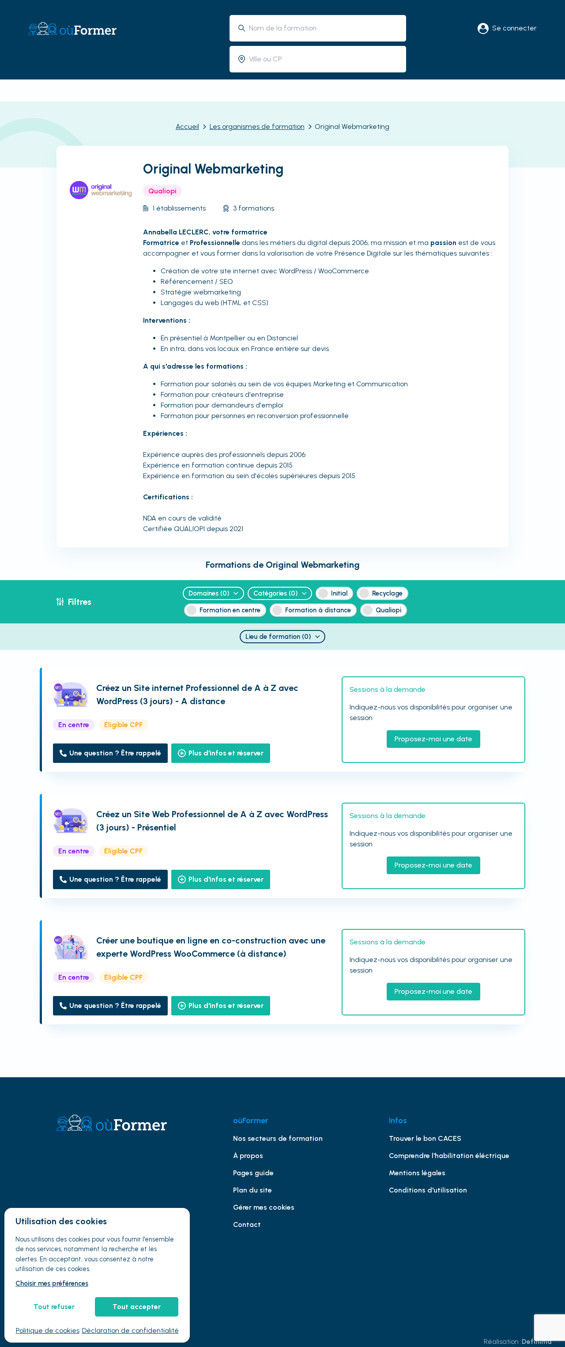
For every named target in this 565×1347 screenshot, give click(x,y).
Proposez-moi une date (433, 739)
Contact (247, 1224)
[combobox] (324, 28)
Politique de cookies (47, 1330)
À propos (248, 1155)
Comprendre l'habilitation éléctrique (449, 1155)
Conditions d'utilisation (428, 1190)
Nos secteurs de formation (278, 1138)
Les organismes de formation (257, 126)
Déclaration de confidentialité (130, 1330)
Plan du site (252, 1190)
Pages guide (253, 1173)
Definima (537, 1341)
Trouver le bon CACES (425, 1138)
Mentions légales (417, 1173)
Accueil (187, 126)
